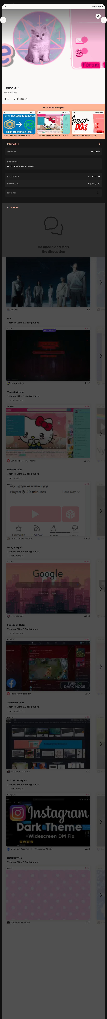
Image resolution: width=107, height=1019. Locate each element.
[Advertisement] (10, 509)
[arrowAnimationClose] (3, 20)
